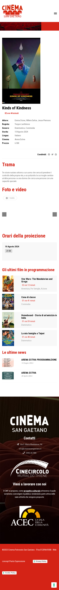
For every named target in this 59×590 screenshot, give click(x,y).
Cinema (5, 139)
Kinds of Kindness (16, 108)
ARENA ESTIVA (28, 372)
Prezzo (5, 143)
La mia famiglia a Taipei (32, 333)
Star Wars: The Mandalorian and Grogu (36, 280)
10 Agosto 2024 (12, 246)
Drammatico (26, 325)
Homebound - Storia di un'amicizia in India (39, 316)
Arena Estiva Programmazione (39, 359)
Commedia (25, 304)
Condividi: (42, 154)
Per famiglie (35, 288)
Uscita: (5, 131)
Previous (4, 214)
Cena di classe (28, 297)
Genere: (5, 128)
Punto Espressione (17, 561)
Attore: (5, 120)
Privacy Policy (41, 561)
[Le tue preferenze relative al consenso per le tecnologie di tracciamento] (54, 585)
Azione (44, 288)
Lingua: (5, 135)
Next (55, 214)
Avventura (25, 288)
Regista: (6, 124)
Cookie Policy (10, 573)
